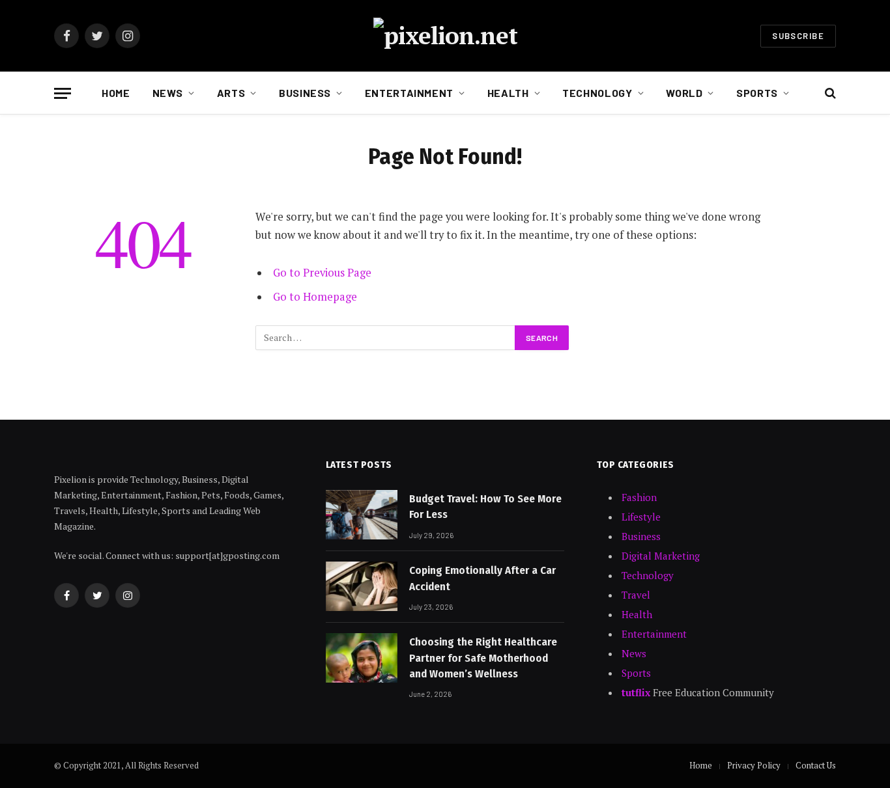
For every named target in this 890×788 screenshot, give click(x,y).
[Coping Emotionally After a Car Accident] (361, 586)
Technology (597, 93)
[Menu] (62, 93)
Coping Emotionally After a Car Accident (482, 578)
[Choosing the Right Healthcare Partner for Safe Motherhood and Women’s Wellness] (361, 658)
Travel (636, 594)
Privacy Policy (754, 765)
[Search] (829, 93)
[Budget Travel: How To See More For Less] (361, 514)
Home (116, 93)
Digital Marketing (661, 555)
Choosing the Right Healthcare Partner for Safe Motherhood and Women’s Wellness (483, 658)
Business (305, 93)
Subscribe (798, 36)
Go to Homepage (315, 297)
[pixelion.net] (445, 36)
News (168, 93)
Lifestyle (641, 516)
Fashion (639, 497)
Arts (231, 93)
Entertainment (409, 93)
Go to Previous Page (322, 272)
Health (508, 93)
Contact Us (816, 765)
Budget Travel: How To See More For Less (485, 506)
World (684, 93)
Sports (757, 93)
